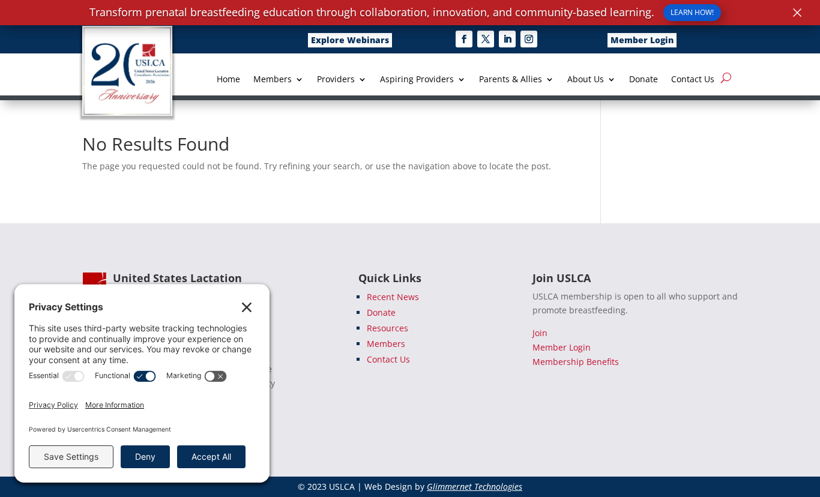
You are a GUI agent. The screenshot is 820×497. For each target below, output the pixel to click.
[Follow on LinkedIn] (507, 39)
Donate (643, 80)
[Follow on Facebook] (464, 39)
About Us (585, 80)
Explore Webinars (350, 40)
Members (272, 80)
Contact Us (692, 80)
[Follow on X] (485, 39)
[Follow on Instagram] (528, 39)
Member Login (642, 40)
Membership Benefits (575, 361)
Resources (387, 328)
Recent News (393, 297)
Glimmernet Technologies (474, 486)
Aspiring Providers (417, 80)
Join (539, 333)
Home (228, 80)
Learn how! (692, 12)
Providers (336, 80)
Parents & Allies (510, 80)
